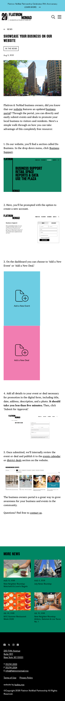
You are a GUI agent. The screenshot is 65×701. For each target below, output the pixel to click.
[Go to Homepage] (16, 17)
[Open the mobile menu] (59, 17)
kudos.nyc (19, 684)
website (18, 109)
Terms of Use (10, 677)
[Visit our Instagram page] (13, 644)
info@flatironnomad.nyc (17, 670)
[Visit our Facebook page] (5, 644)
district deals (14, 460)
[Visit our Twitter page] (9, 644)
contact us (36, 512)
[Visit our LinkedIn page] (18, 644)
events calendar (51, 456)
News (9, 29)
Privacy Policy (26, 677)
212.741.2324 (11, 667)
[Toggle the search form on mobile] (53, 17)
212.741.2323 (11, 664)
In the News (11, 48)
